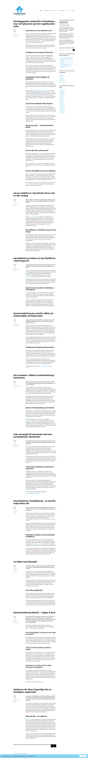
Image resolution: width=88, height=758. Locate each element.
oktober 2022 (62, 107)
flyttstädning (29, 719)
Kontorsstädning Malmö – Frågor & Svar (34, 612)
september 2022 (62, 108)
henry (14, 202)
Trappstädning (62, 82)
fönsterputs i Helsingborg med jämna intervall (41, 90)
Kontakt (73, 10)
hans (14, 33)
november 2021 (62, 111)
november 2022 (62, 106)
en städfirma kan (33, 216)
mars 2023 (62, 103)
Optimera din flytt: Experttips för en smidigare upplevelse (32, 690)
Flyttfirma (15, 270)
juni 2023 (61, 102)
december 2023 (62, 100)
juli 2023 (61, 101)
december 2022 (62, 105)
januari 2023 (62, 104)
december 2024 (62, 93)
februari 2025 (62, 91)
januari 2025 (62, 92)
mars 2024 (62, 97)
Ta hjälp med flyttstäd (25, 561)
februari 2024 (62, 98)
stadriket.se (42, 681)
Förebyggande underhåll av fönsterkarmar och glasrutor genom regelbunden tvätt (34, 24)
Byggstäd (61, 74)
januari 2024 (62, 99)
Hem (41, 10)
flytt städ (31, 596)
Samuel (14, 510)
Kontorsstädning (60, 10)
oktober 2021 (62, 112)
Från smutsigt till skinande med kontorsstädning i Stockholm (33, 435)
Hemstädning (46, 10)
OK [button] (83, 756)
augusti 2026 (62, 89)
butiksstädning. (29, 420)
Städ (14, 205)
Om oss (67, 10)
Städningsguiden (16, 753)
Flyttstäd (14, 571)
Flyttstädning (53, 10)
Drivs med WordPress (23, 753)
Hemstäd (15, 513)
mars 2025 (62, 90)
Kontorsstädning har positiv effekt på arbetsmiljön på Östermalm (33, 314)
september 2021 (62, 113)
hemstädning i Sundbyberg (39, 543)
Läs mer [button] (34, 756)
